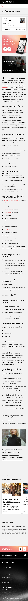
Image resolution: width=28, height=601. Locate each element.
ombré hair (7, 229)
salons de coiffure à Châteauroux (12, 200)
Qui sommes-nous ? (6, 577)
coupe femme (8, 209)
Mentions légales (5, 598)
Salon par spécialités (6, 567)
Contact (3, 579)
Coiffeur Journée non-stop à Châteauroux (12, 460)
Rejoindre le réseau (6, 539)
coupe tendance (6, 87)
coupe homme (8, 212)
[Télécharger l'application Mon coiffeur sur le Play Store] (9, 49)
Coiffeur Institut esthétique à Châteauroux (12, 457)
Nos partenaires (5, 582)
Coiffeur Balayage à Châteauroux (10, 455)
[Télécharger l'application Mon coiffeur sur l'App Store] (5, 49)
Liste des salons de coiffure (8, 565)
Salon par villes (5, 570)
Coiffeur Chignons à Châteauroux (10, 452)
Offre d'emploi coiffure (7, 592)
